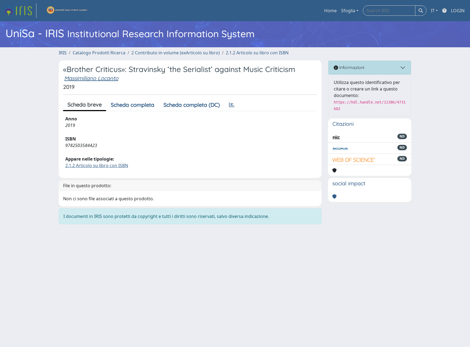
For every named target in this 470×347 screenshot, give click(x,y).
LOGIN (458, 11)
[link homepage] (19, 10)
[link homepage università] (67, 10)
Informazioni (351, 67)
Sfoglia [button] (348, 11)
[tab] (231, 105)
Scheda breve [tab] (84, 104)
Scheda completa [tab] (132, 104)
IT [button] (433, 11)
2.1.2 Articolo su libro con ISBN (257, 53)
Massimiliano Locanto (91, 78)
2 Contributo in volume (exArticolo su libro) (175, 53)
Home (330, 11)
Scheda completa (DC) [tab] (191, 104)
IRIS (63, 53)
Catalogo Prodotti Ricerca (99, 53)
